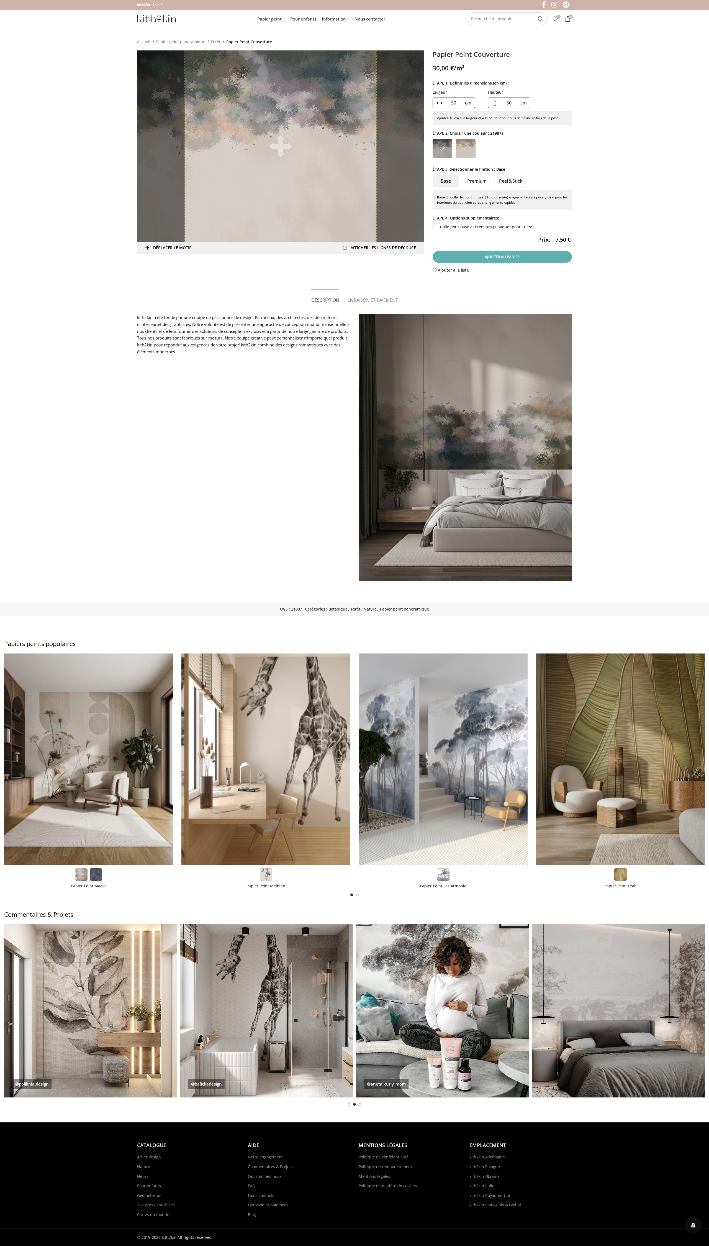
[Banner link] (90, 1010)
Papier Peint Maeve (89, 885)
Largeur (440, 92)
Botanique (338, 609)
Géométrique (149, 1195)
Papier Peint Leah (620, 885)
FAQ (251, 1185)
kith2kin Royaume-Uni (489, 1195)
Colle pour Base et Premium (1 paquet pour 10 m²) (486, 226)
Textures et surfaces (156, 1204)
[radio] (442, 148)
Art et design (149, 1157)
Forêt (215, 41)
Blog (252, 1214)
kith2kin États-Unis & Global (495, 1204)
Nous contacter (262, 1195)
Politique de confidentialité (384, 1157)
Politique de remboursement (385, 1166)
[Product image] (88, 759)
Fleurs (142, 1176)
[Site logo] (156, 18)
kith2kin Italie (481, 1185)
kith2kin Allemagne (487, 1157)
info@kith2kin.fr (150, 4)
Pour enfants (149, 1185)
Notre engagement (265, 1157)
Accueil (143, 41)
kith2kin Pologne (484, 1166)
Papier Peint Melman (265, 885)
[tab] (325, 297)
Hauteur (495, 92)
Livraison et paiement (268, 1204)
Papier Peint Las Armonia (443, 885)
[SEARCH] (540, 18)
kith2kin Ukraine (484, 1176)
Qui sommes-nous (265, 1176)
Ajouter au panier (502, 256)
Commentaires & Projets (270, 1166)
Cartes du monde (153, 1214)
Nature (370, 609)
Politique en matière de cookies (388, 1185)
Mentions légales (374, 1176)
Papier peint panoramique (180, 41)
